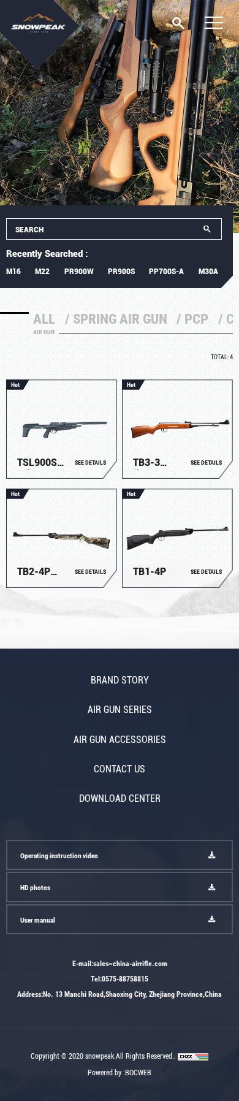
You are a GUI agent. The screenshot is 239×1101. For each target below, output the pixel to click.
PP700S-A (166, 271)
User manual (37, 920)
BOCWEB (138, 1072)
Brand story (120, 681)
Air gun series (120, 710)
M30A (208, 271)
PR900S (121, 271)
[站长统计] (193, 1056)
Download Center (120, 799)
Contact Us (119, 769)
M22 (42, 271)
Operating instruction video (59, 856)
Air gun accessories (120, 740)
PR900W (79, 271)
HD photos (35, 888)
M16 (13, 271)
